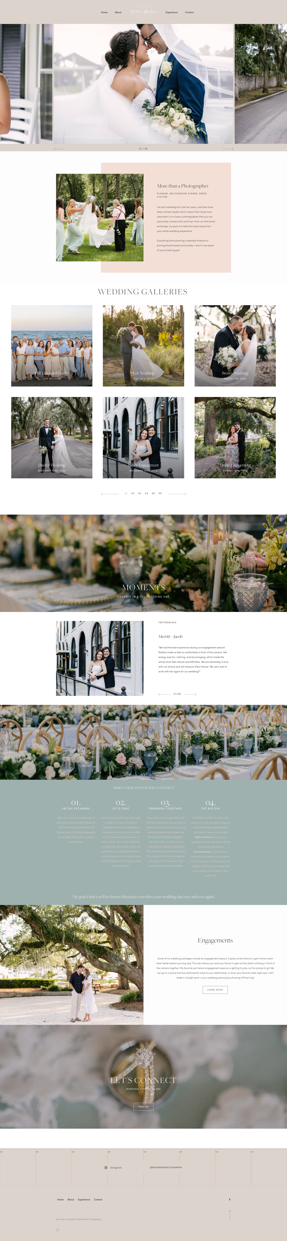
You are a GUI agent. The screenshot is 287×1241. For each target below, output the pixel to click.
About (118, 12)
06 (160, 493)
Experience (172, 12)
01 (126, 493)
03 (139, 493)
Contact (189, 12)
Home (104, 12)
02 (133, 493)
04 (146, 493)
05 (153, 493)
